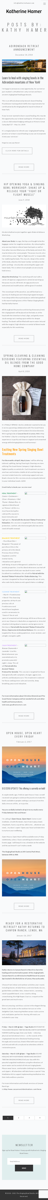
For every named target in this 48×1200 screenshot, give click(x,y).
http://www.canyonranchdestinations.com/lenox (22, 1089)
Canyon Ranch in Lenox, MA (28, 434)
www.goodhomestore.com (16, 705)
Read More (24, 167)
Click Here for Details (17, 151)
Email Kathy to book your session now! (17, 487)
